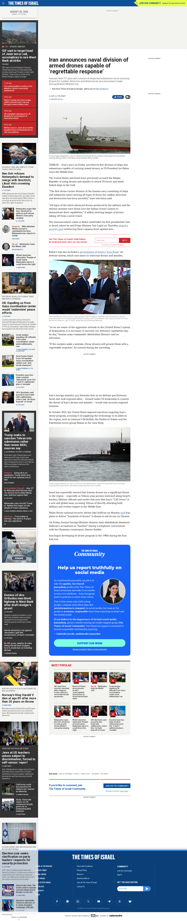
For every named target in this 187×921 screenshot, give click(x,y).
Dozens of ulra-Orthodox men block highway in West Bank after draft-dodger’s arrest (18, 601)
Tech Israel (40, 878)
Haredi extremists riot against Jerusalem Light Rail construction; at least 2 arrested (19, 632)
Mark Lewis (7, 705)
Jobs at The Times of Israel (87, 882)
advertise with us (83, 878)
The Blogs (39, 887)
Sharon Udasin (23, 794)
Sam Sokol (15, 238)
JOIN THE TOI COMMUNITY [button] (116, 786)
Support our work (89, 643)
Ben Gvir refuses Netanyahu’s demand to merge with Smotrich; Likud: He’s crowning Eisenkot (18, 180)
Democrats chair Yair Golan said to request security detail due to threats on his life (26, 888)
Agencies (28, 452)
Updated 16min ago (17, 47)
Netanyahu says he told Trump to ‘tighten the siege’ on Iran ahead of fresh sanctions (18, 505)
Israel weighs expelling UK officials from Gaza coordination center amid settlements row (117, 691)
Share (119, 97)
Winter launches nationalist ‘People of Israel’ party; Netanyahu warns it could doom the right (80, 725)
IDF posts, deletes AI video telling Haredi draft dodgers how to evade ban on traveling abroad (18, 646)
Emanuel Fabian (21, 511)
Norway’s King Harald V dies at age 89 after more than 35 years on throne (19, 698)
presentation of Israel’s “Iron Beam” (100, 251)
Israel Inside (40, 874)
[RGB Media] (95, 915)
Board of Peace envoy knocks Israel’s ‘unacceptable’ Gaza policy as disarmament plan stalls (80, 692)
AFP (52, 96)
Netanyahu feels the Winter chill (99, 688)
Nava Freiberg (23, 349)
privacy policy (82, 870)
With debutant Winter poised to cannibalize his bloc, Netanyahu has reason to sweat (23, 231)
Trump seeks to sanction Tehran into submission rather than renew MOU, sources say (18, 441)
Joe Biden (95, 774)
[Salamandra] (115, 915)
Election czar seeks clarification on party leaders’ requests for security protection (16, 858)
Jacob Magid (10, 452)
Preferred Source (101, 89)
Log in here (124, 791)
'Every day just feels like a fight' (15, 748)
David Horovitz (17, 249)
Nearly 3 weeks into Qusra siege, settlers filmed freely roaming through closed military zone (17, 102)
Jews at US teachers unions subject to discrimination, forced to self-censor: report (18, 757)
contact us (81, 887)
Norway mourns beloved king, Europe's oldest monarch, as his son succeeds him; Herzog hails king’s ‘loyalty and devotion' (18, 711)
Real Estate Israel (43, 882)
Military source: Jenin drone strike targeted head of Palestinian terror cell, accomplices (18, 130)
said (77, 395)
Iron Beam (104, 774)
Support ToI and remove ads (173, 3)
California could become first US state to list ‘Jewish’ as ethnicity (25, 788)
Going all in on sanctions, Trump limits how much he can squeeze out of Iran (17, 476)
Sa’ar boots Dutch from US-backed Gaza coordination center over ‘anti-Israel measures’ (24, 360)
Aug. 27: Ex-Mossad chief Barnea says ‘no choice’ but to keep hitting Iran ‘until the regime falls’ (19, 491)
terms (121, 244)
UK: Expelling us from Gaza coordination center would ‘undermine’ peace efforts (19, 308)
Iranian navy (85, 774)
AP (5, 524)
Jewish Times (41, 870)
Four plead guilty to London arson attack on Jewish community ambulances (18, 88)
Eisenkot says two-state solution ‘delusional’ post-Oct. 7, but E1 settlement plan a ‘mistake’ (117, 725)
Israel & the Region (65, 774)
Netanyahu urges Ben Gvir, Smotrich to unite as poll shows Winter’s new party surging (62, 724)
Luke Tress (7, 766)
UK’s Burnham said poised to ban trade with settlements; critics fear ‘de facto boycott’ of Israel (99, 725)
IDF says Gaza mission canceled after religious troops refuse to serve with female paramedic (61, 691)
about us (80, 874)
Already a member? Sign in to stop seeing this (90, 649)
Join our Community (150, 3)
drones (76, 774)
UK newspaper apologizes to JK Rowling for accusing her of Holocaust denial (17, 116)
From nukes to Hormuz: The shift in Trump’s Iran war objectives (17, 518)
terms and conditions (85, 866)
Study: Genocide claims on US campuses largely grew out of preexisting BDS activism (24, 805)
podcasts (39, 891)
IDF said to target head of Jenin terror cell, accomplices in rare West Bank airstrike (19, 55)
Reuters (22, 351)
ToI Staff (62, 96)
